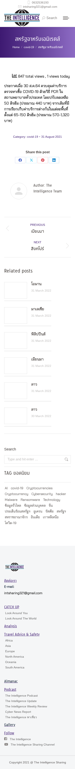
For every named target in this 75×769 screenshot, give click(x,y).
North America (14, 656)
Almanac (11, 681)
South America (14, 667)
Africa (9, 640)
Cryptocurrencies (39, 488)
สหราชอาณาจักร (16, 517)
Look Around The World (20, 618)
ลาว (34, 384)
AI (6, 488)
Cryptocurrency (16, 494)
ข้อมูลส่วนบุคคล (35, 505)
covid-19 (32, 136)
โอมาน (36, 284)
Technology (51, 499)
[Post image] (15, 290)
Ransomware (30, 499)
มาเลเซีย (37, 309)
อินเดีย (35, 517)
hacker (61, 494)
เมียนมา (37, 359)
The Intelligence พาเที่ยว (21, 717)
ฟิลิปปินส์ (38, 334)
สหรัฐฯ (61, 511)
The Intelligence (20, 739)
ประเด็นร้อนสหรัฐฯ (17, 511)
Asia (8, 645)
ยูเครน (38, 511)
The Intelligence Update (21, 701)
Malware (11, 499)
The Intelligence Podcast (21, 695)
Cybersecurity (42, 494)
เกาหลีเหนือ (51, 517)
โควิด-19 (10, 523)
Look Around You (16, 613)
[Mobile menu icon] (66, 18)
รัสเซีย (49, 511)
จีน (51, 505)
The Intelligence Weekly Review (26, 706)
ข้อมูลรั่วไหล (13, 505)
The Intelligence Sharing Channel (33, 744)
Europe (10, 651)
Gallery (9, 725)
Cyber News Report (18, 711)
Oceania (10, 662)
